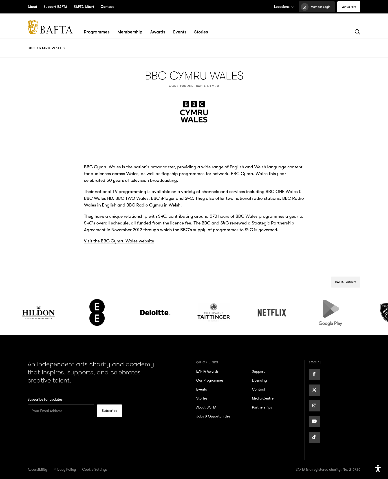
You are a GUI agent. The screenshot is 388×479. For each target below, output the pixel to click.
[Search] (357, 32)
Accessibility (37, 470)
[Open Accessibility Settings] (378, 469)
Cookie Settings (94, 470)
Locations (281, 7)
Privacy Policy (64, 470)
